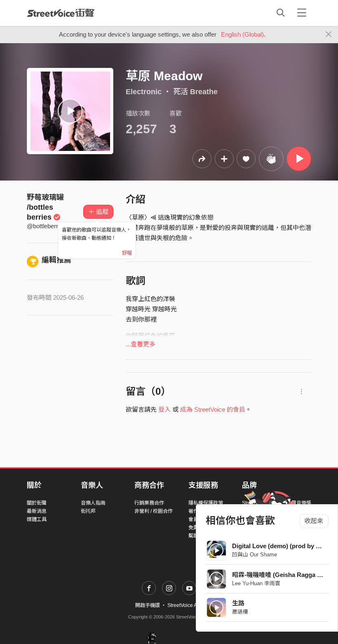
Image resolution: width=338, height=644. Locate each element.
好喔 (127, 253)
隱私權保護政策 (205, 503)
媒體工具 (37, 519)
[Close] (328, 34)
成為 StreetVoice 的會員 (212, 409)
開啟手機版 (147, 605)
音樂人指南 (93, 503)
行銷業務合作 (149, 503)
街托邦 (88, 511)
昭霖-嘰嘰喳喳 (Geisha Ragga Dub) (281, 574)
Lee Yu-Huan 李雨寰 (256, 583)
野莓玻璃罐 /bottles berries (45, 207)
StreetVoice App (185, 605)
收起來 (314, 520)
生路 (238, 603)
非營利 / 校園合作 (153, 511)
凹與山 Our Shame (254, 554)
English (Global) (242, 34)
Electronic (144, 92)
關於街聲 (37, 503)
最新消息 (37, 511)
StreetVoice (61, 13)
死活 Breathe (195, 92)
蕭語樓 (240, 612)
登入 (164, 409)
